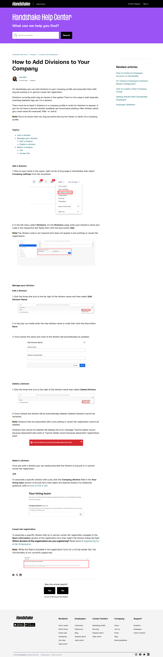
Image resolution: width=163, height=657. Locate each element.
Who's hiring (63, 629)
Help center (62, 644)
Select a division (25, 147)
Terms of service (56, 655)
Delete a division (27, 144)
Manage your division (27, 138)
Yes (49, 590)
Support (138, 619)
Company (119, 619)
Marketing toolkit (98, 625)
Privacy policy (45, 655)
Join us (117, 629)
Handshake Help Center (20, 54)
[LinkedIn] (20, 575)
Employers (80, 619)
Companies (62, 636)
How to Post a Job (38, 486)
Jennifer (23, 77)
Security (95, 629)
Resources (79, 629)
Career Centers (100, 619)
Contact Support (134, 4)
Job (21, 150)
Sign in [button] (145, 4)
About (116, 625)
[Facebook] (13, 575)
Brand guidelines (120, 640)
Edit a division (26, 141)
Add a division (24, 135)
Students (63, 619)
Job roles (61, 640)
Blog (76, 633)
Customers (79, 625)
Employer (33, 54)
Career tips (62, 633)
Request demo (80, 636)
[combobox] (35, 35)
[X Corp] (17, 575)
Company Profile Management (48, 54)
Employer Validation (125, 105)
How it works (63, 625)
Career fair (24, 153)
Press (116, 633)
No (62, 590)
